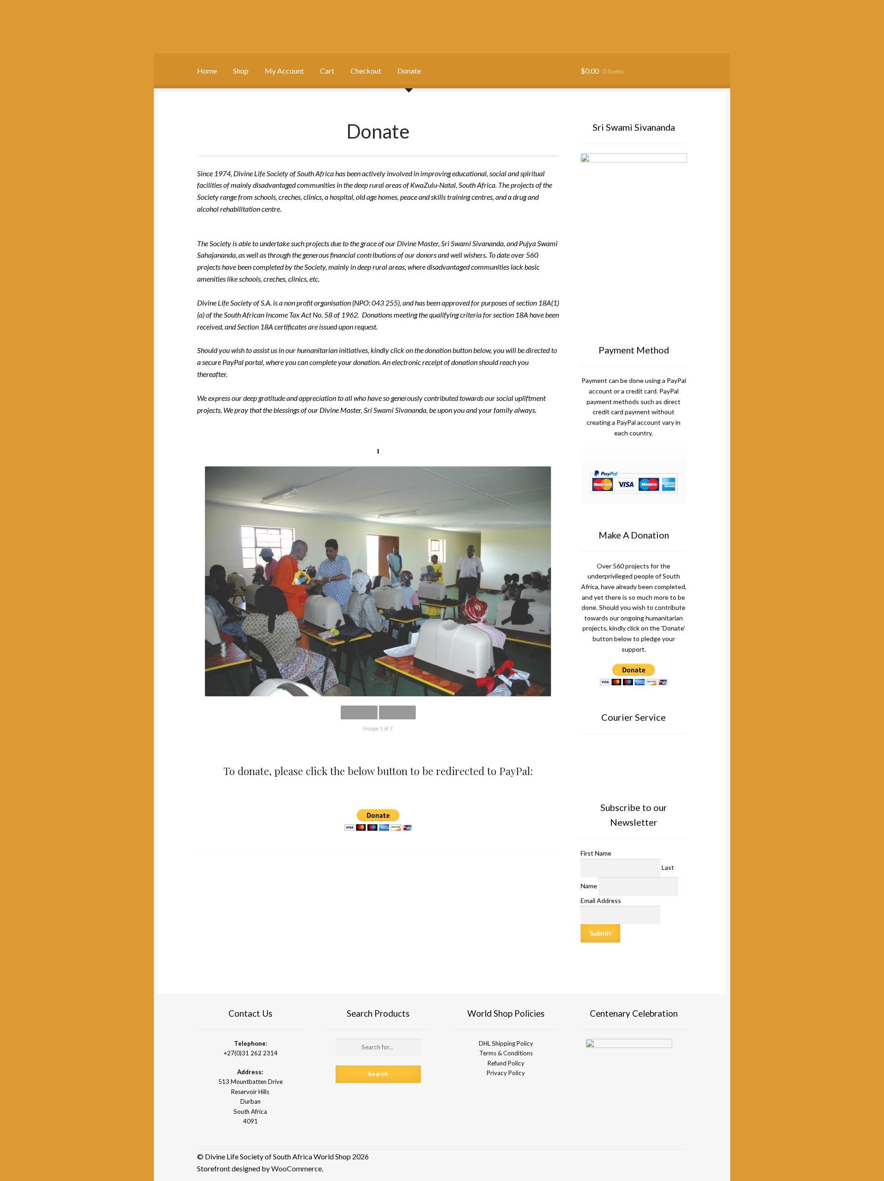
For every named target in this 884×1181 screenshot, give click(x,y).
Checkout (365, 70)
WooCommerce (296, 1168)
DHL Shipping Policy (506, 1043)
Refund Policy (506, 1063)
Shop (241, 70)
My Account (284, 70)
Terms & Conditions (506, 1053)
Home (207, 70)
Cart (327, 70)
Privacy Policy (506, 1073)
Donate (409, 70)
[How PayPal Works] (634, 482)
